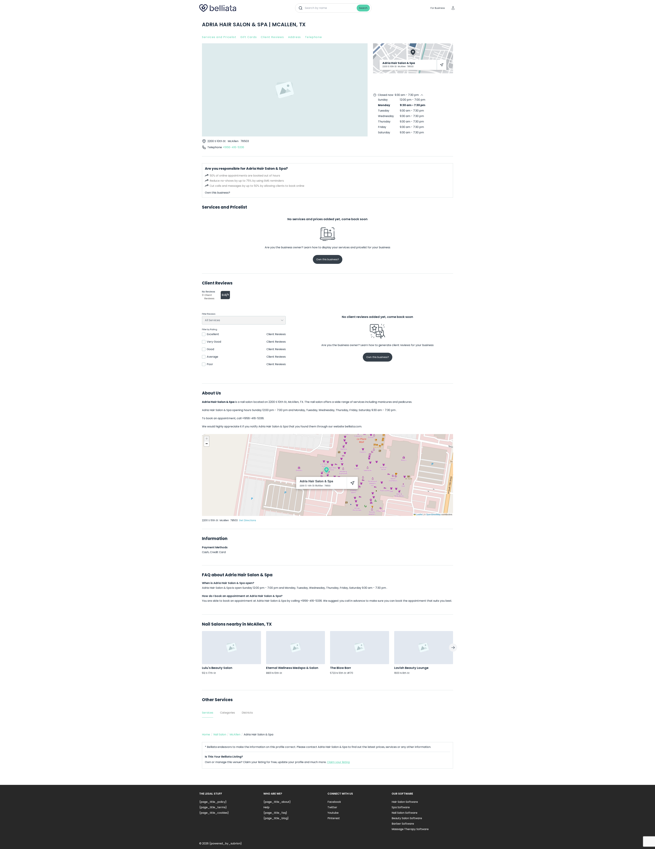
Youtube (333, 813)
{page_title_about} (277, 802)
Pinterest (334, 818)
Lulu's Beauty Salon (217, 668)
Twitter (332, 807)
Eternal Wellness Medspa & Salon (292, 668)
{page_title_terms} (213, 807)
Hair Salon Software (405, 802)
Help (266, 807)
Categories (227, 713)
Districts (247, 713)
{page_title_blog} (276, 818)
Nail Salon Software (404, 813)
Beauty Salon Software (407, 818)
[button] (326, 470)
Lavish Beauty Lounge (411, 668)
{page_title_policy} (213, 802)
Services (207, 713)
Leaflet (419, 514)
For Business (438, 8)
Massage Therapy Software (410, 829)
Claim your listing (338, 762)
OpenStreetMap (433, 514)
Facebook (334, 802)
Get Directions (247, 520)
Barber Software (403, 824)
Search (363, 8)
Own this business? (217, 193)
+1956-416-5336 (233, 147)
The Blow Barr (340, 668)
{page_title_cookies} (214, 813)
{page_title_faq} (275, 813)
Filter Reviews (208, 314)
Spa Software (401, 807)
